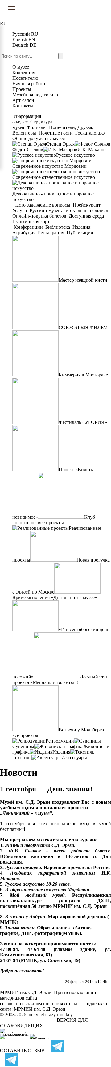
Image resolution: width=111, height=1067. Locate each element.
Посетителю (25, 78)
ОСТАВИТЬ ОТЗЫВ (22, 1050)
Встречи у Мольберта (81, 729)
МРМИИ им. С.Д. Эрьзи (39, 1009)
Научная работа (28, 83)
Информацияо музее (26, 119)
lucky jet (35, 1014)
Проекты (21, 89)
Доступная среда (86, 216)
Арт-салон (23, 100)
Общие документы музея (38, 138)
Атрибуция (24, 232)
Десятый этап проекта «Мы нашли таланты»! (60, 679)
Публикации (79, 232)
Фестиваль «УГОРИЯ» (83, 422)
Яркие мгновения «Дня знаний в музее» (54, 597)
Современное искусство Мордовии (49, 166)
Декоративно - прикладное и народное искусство (53, 196)
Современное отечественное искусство (53, 177)
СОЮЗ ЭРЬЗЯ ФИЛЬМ (83, 327)
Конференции (28, 227)
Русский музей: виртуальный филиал (68, 210)
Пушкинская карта (32, 221)
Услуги (20, 210)
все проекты (51, 522)
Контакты (22, 105)
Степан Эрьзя (60, 144)
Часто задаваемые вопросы (42, 204)
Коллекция (23, 72)
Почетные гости (55, 132)
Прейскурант (87, 204)
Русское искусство (75, 155)
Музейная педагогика (35, 94)
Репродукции (60, 740)
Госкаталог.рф (90, 132)
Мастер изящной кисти (83, 280)
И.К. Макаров (92, 149)
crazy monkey (59, 1014)
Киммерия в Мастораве (83, 374)
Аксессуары (74, 757)
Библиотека (57, 227)
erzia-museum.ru (38, 1003)
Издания (81, 227)
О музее (20, 67)
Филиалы (36, 127)
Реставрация (51, 232)
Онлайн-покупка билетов (40, 216)
